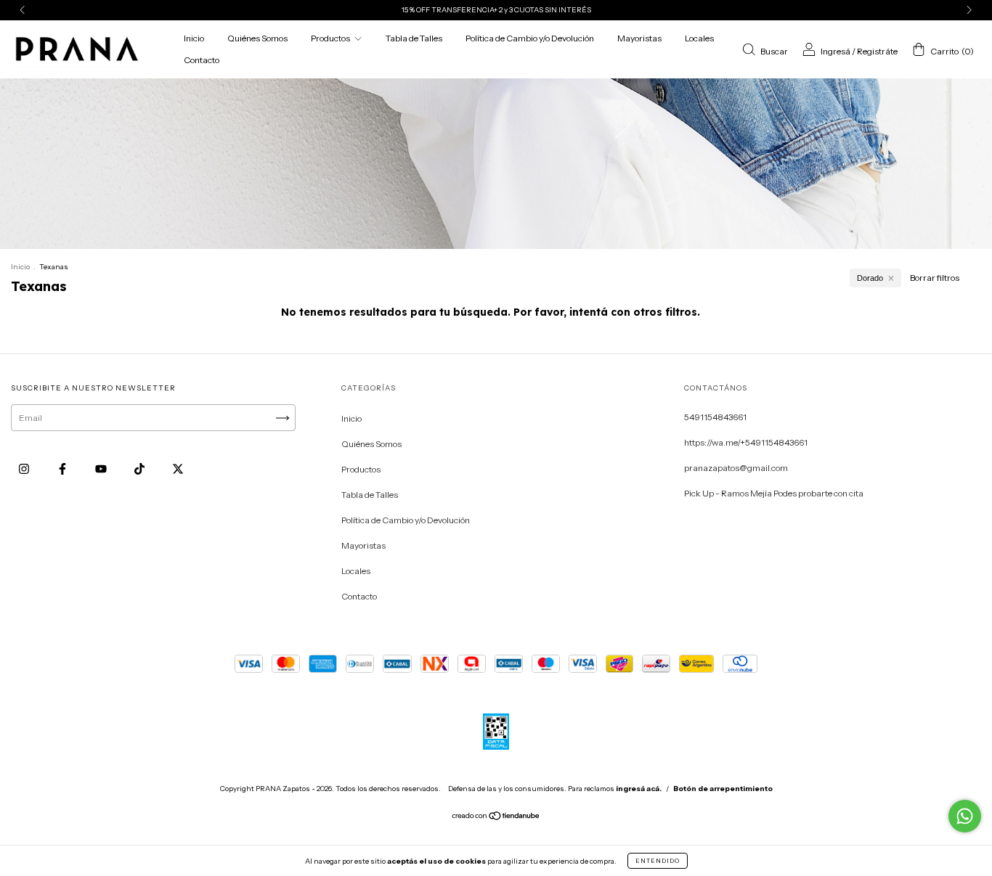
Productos (331, 38)
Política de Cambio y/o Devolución (529, 38)
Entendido (657, 860)
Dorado (870, 278)
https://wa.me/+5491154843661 (746, 442)
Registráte (877, 50)
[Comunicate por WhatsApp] (964, 816)
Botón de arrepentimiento (723, 788)
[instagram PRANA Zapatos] (24, 468)
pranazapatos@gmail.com (736, 467)
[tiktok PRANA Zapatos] (140, 468)
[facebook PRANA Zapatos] (63, 468)
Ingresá (835, 50)
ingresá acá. (639, 788)
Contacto (201, 59)
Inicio (194, 38)
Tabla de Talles (414, 38)
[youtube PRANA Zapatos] (101, 468)
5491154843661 (715, 417)
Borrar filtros (934, 277)
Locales (699, 38)
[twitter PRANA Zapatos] (178, 468)
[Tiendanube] (496, 817)
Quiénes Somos (257, 38)
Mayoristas (639, 38)
